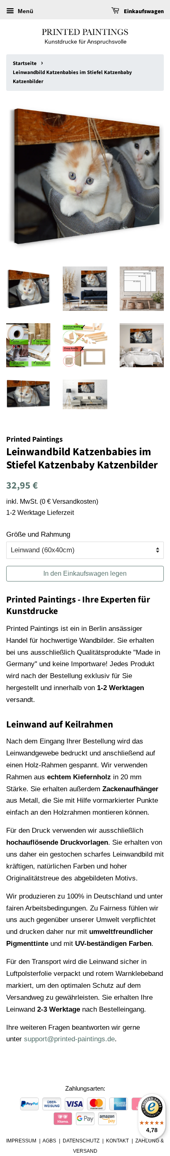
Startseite (25, 63)
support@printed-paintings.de (69, 1039)
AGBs (49, 1141)
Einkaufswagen (143, 11)
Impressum (21, 1141)
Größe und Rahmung (38, 534)
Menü (24, 11)
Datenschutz (81, 1141)
